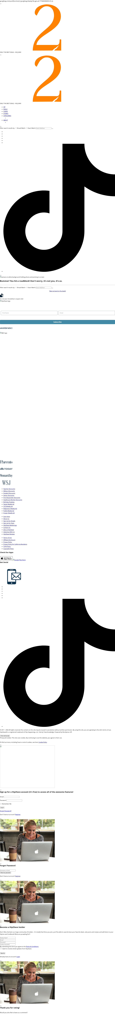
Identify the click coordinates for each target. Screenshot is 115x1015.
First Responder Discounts (11, 498)
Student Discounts (9, 493)
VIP (4, 107)
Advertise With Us (9, 532)
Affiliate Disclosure (9, 540)
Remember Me (6, 804)
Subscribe (57, 322)
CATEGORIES (7, 116)
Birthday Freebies (8, 502)
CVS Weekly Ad (8, 506)
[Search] (0, 126)
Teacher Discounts (9, 489)
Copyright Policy (8, 549)
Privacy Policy (7, 542)
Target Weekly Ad (8, 504)
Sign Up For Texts (8, 523)
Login (18, 957)
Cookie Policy (43, 742)
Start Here (6, 517)
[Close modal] (0, 818)
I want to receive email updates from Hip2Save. (17, 949)
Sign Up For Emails (9, 521)
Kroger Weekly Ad (9, 513)
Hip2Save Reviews (9, 534)
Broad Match (21, 128)
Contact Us (6, 528)
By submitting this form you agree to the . (19, 946)
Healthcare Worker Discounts (12, 500)
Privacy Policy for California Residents (15, 544)
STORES (5, 114)
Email (1, 797)
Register (17, 814)
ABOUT (5, 120)
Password (3, 800)
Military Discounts (9, 491)
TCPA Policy (7, 546)
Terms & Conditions (32, 946)
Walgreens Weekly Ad (10, 509)
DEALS (5, 109)
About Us (6, 519)
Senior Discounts (8, 495)
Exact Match (31, 128)
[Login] (0, 275)
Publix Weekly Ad (8, 511)
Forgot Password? (5, 811)
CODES (5, 111)
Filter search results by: (7, 128)
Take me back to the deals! (57, 291)
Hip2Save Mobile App (10, 525)
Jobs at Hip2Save (8, 530)
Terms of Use (7, 538)
